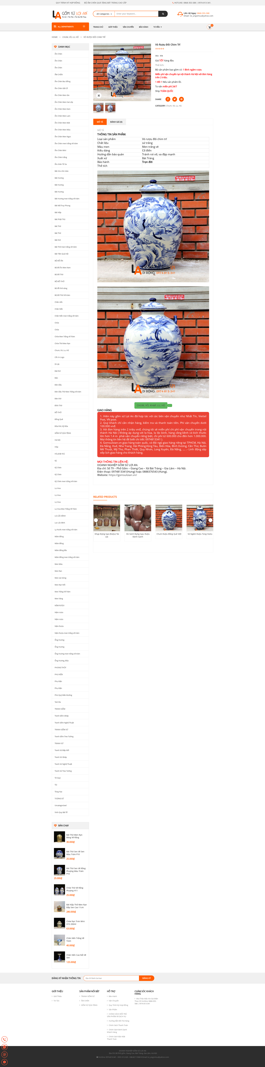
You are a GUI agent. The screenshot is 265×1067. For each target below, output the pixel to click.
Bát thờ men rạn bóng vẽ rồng (74, 836)
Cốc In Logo (59, 357)
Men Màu (59, 564)
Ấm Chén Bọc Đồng (62, 81)
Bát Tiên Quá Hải (61, 254)
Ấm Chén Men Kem (62, 109)
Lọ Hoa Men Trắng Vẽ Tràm (66, 509)
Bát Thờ (58, 226)
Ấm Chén (58, 54)
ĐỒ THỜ (58, 412)
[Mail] (4, 1054)
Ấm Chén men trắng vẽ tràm (66, 143)
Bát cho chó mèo (61, 171)
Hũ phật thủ (60, 453)
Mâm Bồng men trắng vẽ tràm (67, 557)
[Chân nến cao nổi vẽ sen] (59, 956)
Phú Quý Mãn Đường (63, 695)
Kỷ (56, 460)
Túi (56, 784)
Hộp (56, 447)
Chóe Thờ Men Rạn (62, 343)
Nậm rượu (59, 612)
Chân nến (59, 302)
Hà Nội (57, 440)
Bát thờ (58, 240)
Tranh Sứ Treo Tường (63, 771)
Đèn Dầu (58, 385)
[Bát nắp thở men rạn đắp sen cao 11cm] (59, 906)
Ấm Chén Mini (60, 150)
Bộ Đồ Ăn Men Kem (63, 267)
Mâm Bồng (59, 536)
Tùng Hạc (58, 791)
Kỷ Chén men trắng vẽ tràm (66, 481)
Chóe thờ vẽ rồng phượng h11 (74, 889)
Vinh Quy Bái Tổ (61, 812)
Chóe (57, 322)
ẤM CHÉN (59, 74)
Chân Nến (59, 309)
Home (55, 37)
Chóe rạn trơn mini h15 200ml (75, 922)
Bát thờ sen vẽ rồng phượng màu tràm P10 (76, 871)
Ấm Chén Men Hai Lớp (64, 102)
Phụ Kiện (58, 681)
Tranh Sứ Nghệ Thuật (63, 764)
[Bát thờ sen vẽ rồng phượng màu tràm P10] (59, 870)
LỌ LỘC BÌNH (60, 516)
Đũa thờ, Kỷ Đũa (61, 426)
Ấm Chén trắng (61, 157)
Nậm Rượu (59, 626)
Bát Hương (59, 178)
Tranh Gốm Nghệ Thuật (64, 722)
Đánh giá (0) (116, 122)
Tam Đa (58, 702)
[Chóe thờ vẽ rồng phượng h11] (59, 889)
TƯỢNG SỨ (59, 798)
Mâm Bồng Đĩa (61, 550)
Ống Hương (59, 640)
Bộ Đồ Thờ (59, 274)
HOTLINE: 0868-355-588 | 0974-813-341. (192, 2)
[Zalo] (4, 1047)
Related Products (105, 496)
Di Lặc (57, 364)
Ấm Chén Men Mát (62, 122)
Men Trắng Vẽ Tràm (62, 591)
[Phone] (4, 1039)
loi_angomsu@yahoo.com (201, 15)
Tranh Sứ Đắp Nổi (62, 750)
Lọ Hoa (58, 488)
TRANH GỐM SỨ (61, 729)
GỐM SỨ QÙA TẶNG (63, 433)
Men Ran (58, 571)
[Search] (163, 14)
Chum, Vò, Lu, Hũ (70, 37)
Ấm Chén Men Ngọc (63, 136)
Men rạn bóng (60, 578)
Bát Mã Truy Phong (62, 205)
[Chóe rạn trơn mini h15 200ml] (59, 923)
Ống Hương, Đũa (61, 660)
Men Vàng (59, 598)
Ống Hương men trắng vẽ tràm (67, 653)
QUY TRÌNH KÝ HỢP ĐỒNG (68, 2)
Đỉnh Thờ (58, 405)
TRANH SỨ (59, 743)
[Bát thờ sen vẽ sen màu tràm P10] (59, 853)
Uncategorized (61, 805)
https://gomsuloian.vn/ (123, 475)
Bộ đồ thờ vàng (61, 288)
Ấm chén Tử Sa (61, 164)
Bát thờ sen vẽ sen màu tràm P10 (75, 853)
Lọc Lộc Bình (60, 522)
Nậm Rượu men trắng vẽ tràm (67, 633)
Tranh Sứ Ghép (61, 757)
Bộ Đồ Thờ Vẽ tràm (62, 295)
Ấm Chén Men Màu (62, 129)
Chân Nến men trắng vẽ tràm (67, 316)
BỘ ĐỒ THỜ (59, 281)
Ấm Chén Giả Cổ (61, 88)
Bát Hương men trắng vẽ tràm (67, 198)
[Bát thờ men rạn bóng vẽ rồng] (59, 836)
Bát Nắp (58, 212)
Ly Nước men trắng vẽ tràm (66, 529)
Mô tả (100, 122)
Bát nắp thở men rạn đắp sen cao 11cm (76, 906)
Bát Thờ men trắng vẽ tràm (66, 247)
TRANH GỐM (60, 709)
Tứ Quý (58, 778)
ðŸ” (99, 95)
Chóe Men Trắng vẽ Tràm (65, 336)
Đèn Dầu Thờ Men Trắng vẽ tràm (68, 391)
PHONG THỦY (60, 667)
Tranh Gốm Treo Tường (64, 736)
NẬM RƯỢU (59, 605)
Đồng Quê (59, 419)
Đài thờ (58, 371)
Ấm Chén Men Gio (62, 95)
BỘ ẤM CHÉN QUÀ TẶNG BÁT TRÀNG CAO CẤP (105, 2)
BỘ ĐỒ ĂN (59, 260)
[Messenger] (4, 1062)
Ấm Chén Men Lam (62, 116)
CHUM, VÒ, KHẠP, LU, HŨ (151, 405)
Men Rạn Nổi (60, 584)
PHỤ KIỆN (59, 674)
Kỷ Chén (58, 467)
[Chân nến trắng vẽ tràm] (59, 940)
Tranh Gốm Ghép (62, 716)
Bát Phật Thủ (60, 219)
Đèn (56, 378)
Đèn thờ (58, 398)
